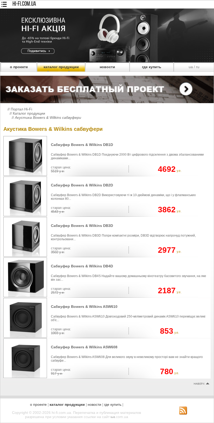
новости (107, 67)
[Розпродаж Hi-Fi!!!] (107, 61)
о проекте (19, 67)
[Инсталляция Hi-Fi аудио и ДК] (107, 88)
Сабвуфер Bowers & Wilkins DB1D (82, 145)
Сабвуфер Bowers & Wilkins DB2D (82, 185)
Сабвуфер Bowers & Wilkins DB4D (82, 266)
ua (191, 67)
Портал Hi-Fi (21, 109)
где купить (151, 67)
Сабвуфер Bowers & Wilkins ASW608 (84, 347)
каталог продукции (61, 67)
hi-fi (113, 417)
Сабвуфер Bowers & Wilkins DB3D (82, 226)
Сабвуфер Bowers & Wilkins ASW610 (84, 306)
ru (197, 67)
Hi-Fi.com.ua (24, 4)
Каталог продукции (29, 113)
